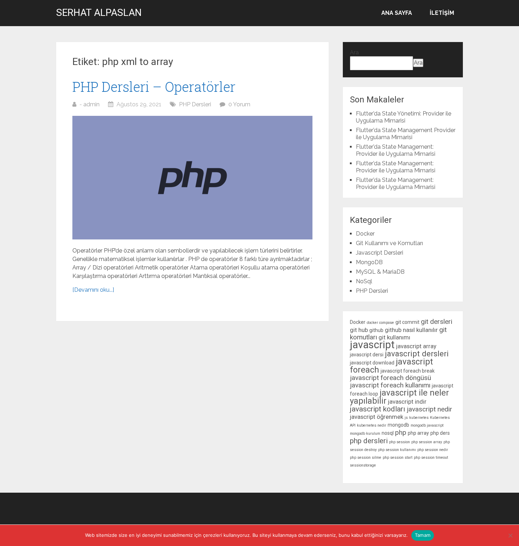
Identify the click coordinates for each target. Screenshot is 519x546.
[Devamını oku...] (93, 289)
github (376, 330)
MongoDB (369, 262)
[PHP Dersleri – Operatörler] (192, 177)
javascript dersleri (417, 353)
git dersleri (436, 321)
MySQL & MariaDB (380, 271)
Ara (354, 52)
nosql (388, 433)
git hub (359, 329)
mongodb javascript (427, 425)
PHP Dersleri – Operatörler (153, 86)
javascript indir (407, 401)
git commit (407, 322)
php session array (426, 442)
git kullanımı (394, 337)
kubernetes (419, 417)
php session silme (365, 457)
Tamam (422, 535)
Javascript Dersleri (379, 252)
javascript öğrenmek (376, 416)
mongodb (398, 425)
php (400, 432)
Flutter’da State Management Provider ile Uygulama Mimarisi (405, 134)
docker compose (380, 322)
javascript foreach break (408, 371)
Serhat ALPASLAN (99, 13)
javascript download (372, 363)
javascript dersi (366, 354)
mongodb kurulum (365, 433)
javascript (372, 345)
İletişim (442, 13)
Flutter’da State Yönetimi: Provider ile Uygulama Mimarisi (403, 117)
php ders (440, 433)
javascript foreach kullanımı (390, 385)
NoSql (364, 281)
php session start (397, 457)
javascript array (416, 346)
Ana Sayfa (396, 13)
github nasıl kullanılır (411, 329)
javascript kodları (377, 409)
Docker (365, 233)
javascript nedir (429, 409)
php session (399, 442)
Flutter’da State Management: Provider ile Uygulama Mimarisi (395, 150)
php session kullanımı (397, 449)
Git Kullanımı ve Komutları (389, 243)
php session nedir (432, 449)
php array (418, 433)
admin (91, 104)
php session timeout (431, 457)
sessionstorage (363, 465)
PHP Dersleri (195, 104)
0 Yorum (239, 104)
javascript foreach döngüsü (390, 378)
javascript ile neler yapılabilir (399, 397)
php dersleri (369, 441)
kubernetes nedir (371, 425)
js (406, 417)
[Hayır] (510, 535)
